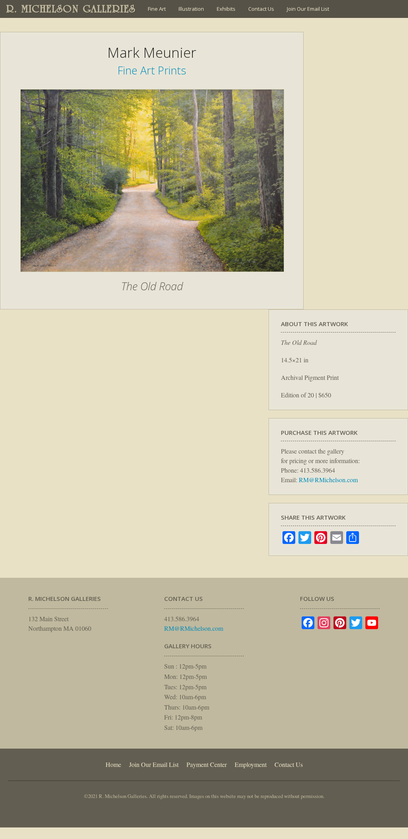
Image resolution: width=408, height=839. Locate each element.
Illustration (191, 8)
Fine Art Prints (152, 70)
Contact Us (261, 8)
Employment (251, 764)
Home (113, 764)
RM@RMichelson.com (328, 479)
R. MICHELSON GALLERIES (71, 9)
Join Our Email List (308, 8)
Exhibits (226, 8)
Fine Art (157, 8)
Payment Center (206, 764)
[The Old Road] (152, 276)
